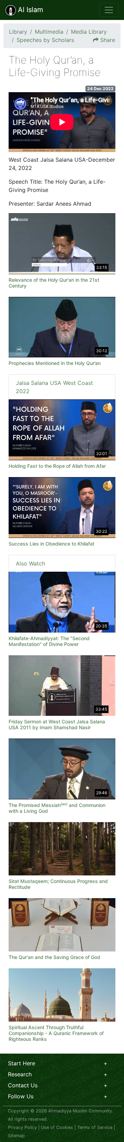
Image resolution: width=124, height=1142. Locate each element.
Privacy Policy (22, 1127)
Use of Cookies (57, 1127)
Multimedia (49, 31)
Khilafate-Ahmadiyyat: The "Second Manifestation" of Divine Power (49, 641)
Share (107, 39)
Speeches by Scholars (45, 39)
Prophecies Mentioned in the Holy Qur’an (55, 363)
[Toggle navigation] (108, 10)
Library (18, 31)
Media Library (89, 31)
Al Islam (29, 10)
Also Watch (30, 563)
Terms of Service (94, 1127)
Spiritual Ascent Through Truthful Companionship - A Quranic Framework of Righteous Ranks (56, 1033)
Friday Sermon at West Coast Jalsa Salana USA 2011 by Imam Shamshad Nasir (57, 724)
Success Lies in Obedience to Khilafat (51, 544)
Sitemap (16, 1135)
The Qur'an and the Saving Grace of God (54, 957)
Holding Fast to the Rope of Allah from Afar (57, 466)
